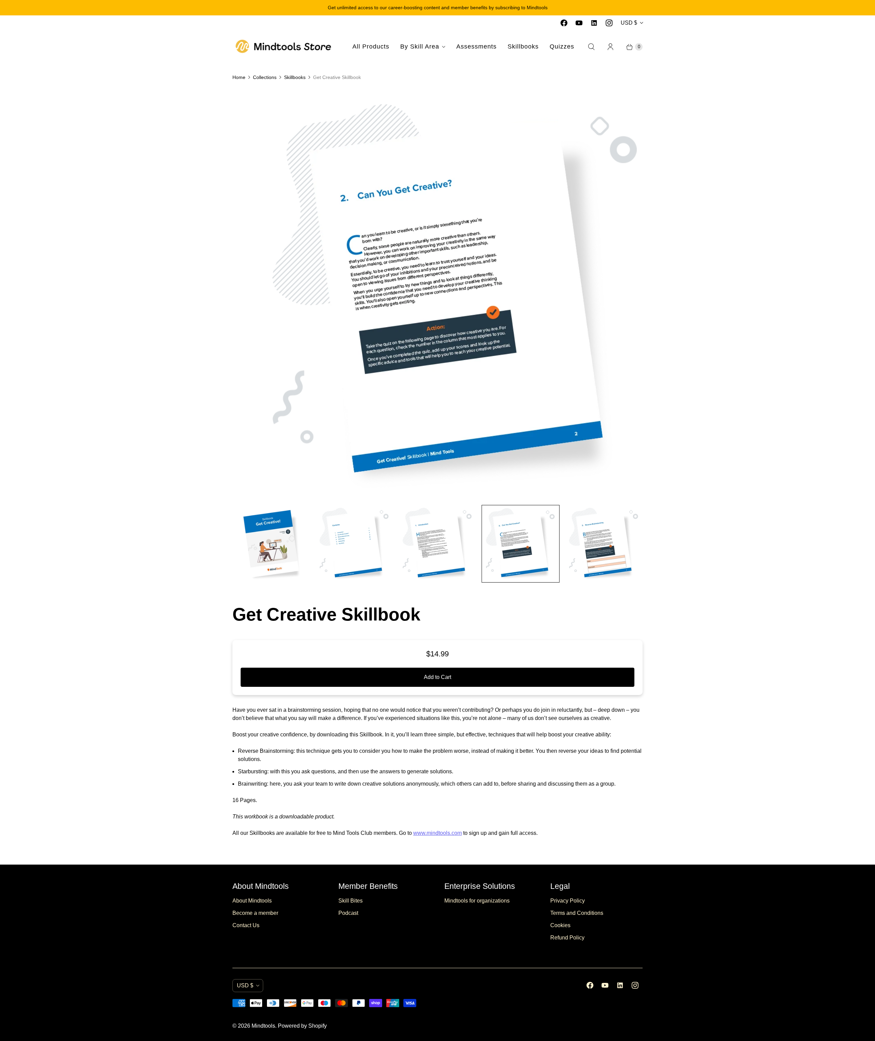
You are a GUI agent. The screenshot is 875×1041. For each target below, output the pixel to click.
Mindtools (263, 1026)
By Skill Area (419, 46)
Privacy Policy (567, 901)
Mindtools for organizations (477, 901)
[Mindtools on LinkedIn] (594, 22)
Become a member (255, 913)
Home (238, 77)
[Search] (591, 47)
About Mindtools (252, 901)
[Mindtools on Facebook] (563, 22)
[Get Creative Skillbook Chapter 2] (437, 294)
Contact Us (245, 925)
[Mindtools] (283, 46)
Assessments (476, 46)
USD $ (629, 23)
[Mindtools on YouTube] (579, 22)
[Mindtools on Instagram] (609, 22)
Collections (265, 77)
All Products (370, 46)
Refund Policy (567, 937)
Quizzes (562, 46)
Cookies (560, 925)
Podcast (348, 913)
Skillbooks (523, 46)
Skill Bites (350, 901)
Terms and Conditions (576, 913)
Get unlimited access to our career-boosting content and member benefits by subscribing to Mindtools (438, 7)
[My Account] (610, 47)
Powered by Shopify (302, 1026)
